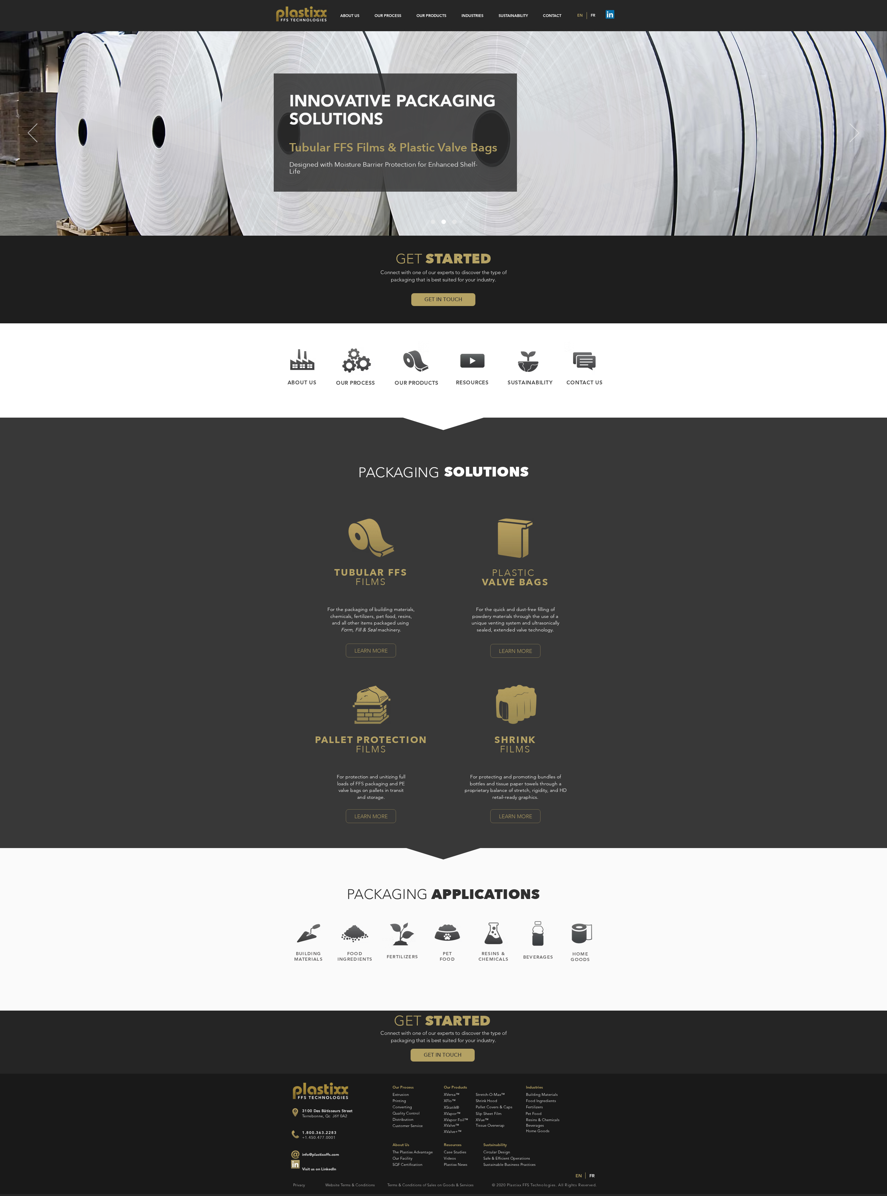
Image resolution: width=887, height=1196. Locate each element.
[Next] (854, 133)
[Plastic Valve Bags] (454, 222)
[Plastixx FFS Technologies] (301, 14)
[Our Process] (356, 361)
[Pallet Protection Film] (371, 705)
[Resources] (472, 361)
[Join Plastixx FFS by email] (295, 1164)
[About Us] (302, 361)
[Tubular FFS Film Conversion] (433, 222)
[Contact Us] (584, 361)
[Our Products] (416, 361)
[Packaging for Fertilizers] (401, 934)
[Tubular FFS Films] (371, 538)
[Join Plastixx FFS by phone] (295, 1134)
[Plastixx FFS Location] (295, 1112)
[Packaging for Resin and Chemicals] (493, 933)
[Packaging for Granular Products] (354, 934)
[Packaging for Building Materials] (308, 933)
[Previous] (32, 133)
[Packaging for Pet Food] (447, 934)
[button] (443, 299)
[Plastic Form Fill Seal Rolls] (443, 222)
